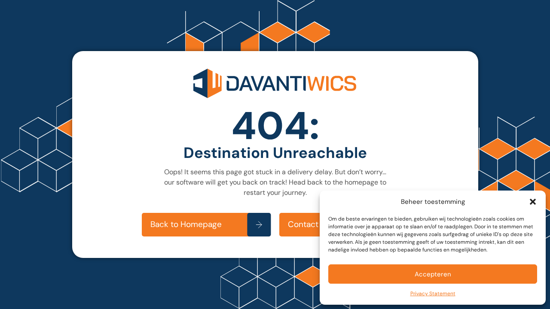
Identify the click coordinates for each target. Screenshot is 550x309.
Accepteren (433, 274)
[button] (533, 201)
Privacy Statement (432, 293)
